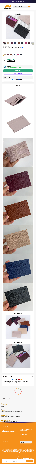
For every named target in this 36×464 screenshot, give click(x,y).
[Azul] (14, 54)
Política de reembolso (23, 434)
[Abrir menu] (2, 6)
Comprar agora (18, 70)
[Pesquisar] (29, 6)
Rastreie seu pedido (23, 431)
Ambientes (3, 440)
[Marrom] (11, 54)
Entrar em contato (23, 428)
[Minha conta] (33, 6)
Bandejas (3, 442)
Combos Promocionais (5, 444)
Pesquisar (21, 426)
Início (2, 438)
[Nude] (4, 54)
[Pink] (17, 54)
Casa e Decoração (5, 441)
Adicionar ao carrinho (18, 73)
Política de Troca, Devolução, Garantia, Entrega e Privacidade (26, 430)
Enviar (26, 445)
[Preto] (21, 54)
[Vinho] (8, 54)
